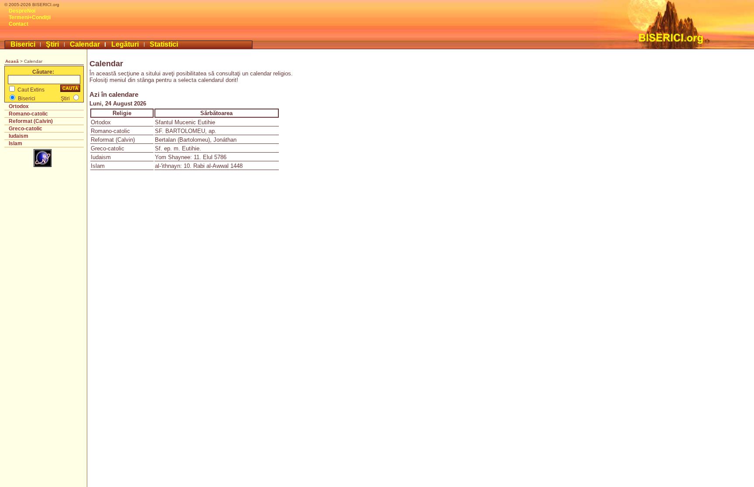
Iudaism (18, 136)
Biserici (22, 44)
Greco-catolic (25, 128)
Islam (15, 143)
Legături (125, 44)
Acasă (12, 61)
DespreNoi (22, 11)
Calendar (85, 44)
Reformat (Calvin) (31, 121)
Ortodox (19, 106)
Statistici (164, 44)
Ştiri (52, 44)
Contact (18, 24)
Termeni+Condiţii (30, 17)
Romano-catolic (28, 113)
